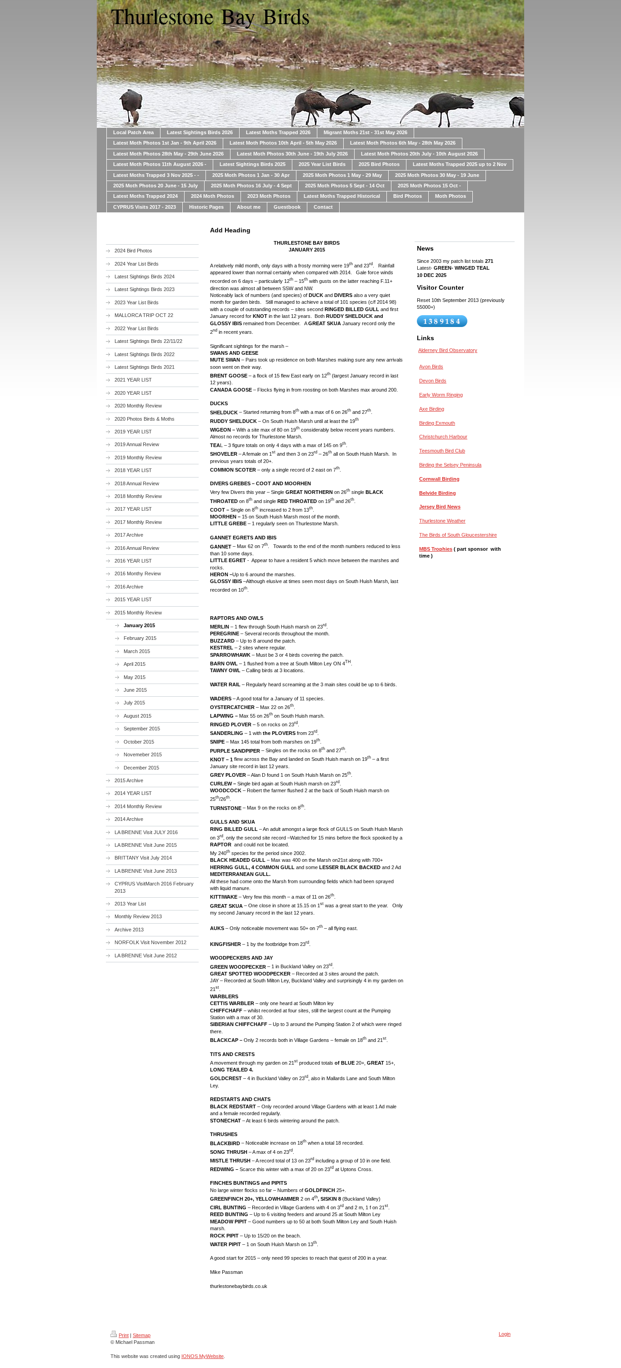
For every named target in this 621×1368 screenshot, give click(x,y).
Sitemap (141, 1335)
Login (505, 1334)
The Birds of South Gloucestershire (458, 535)
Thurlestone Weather (442, 520)
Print (124, 1335)
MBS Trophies (435, 549)
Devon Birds (432, 380)
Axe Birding (431, 409)
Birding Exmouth (437, 423)
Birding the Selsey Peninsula (450, 465)
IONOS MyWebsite (202, 1356)
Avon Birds (431, 366)
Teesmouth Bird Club (442, 450)
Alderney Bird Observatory (447, 350)
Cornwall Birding (439, 479)
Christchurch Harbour (443, 436)
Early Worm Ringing (441, 394)
